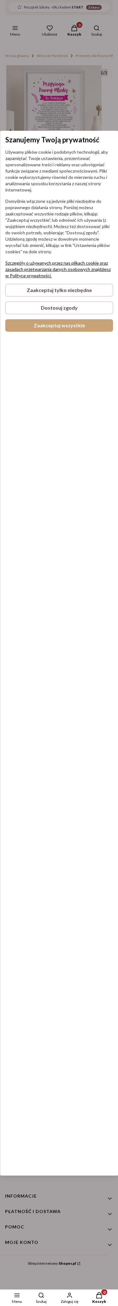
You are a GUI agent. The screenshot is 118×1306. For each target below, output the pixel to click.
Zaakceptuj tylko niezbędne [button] (59, 290)
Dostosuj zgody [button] (59, 308)
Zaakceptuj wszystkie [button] (59, 325)
